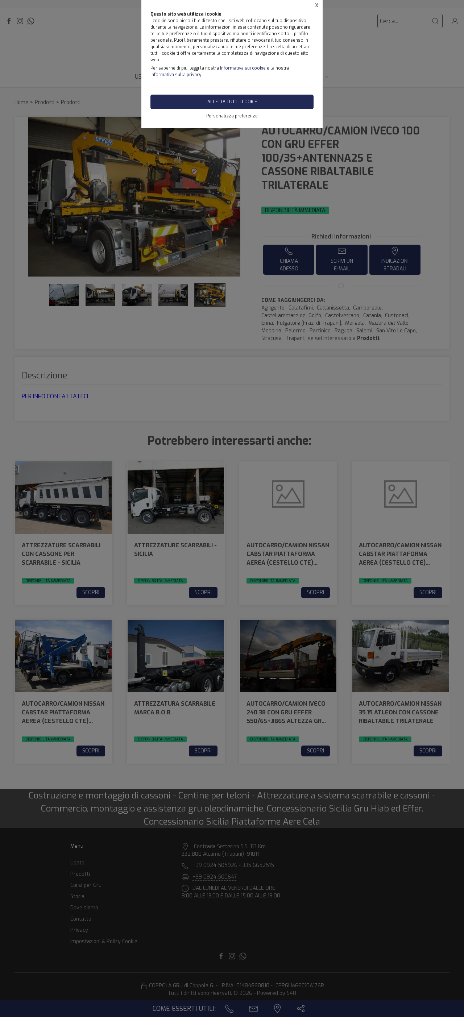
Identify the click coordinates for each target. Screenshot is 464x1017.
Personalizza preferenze (232, 116)
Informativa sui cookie (243, 68)
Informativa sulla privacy (175, 75)
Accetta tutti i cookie (232, 102)
